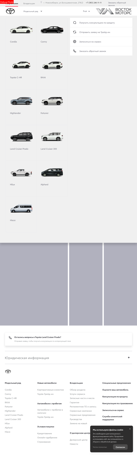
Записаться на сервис (90, 41)
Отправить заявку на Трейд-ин (94, 32)
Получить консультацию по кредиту (97, 22)
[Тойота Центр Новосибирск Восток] (114, 11)
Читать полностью (100, 447)
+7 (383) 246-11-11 (94, 2)
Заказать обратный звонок (117, 4)
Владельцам (29, 3)
